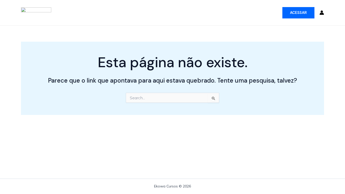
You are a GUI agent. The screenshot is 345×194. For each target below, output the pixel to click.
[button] (298, 12)
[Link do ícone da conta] (321, 12)
